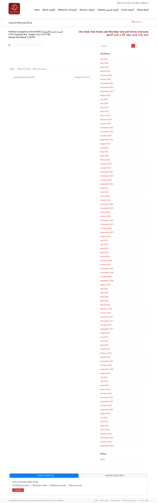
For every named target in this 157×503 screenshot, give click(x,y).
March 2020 (105, 212)
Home (37, 9)
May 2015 (104, 421)
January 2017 (105, 357)
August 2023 (105, 95)
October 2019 (106, 228)
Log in (102, 459)
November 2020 (106, 208)
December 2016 (106, 361)
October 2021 (106, 180)
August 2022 (105, 143)
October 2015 (106, 405)
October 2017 (106, 325)
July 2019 (104, 240)
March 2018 (105, 305)
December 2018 (106, 268)
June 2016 (104, 381)
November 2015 (106, 401)
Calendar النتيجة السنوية (107, 9)
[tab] (44, 476)
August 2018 (105, 284)
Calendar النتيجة (115, 500)
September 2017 (106, 329)
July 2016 (104, 377)
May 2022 (104, 152)
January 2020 (105, 216)
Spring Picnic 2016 (83, 77)
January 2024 (105, 79)
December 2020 (106, 204)
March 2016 (105, 389)
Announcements (41, 69)
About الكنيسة (104, 500)
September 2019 (106, 232)
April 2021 (104, 192)
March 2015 (105, 429)
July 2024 (104, 59)
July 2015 (104, 417)
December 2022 (106, 127)
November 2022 (106, 131)
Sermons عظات (143, 500)
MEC (13, 69)
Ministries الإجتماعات (67, 9)
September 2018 (106, 280)
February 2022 (106, 164)
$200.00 (58, 485)
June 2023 (104, 103)
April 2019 (104, 252)
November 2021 (106, 176)
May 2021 (104, 188)
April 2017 (104, 345)
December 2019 (106, 220)
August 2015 (105, 413)
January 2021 (105, 200)
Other (75, 485)
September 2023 (106, 91)
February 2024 (106, 75)
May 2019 (104, 248)
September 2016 (106, 369)
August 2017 (105, 333)
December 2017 (106, 317)
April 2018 (104, 301)
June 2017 (104, 337)
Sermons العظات (87, 9)
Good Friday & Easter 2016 (23, 77)
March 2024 (105, 71)
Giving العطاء (142, 9)
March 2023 (105, 115)
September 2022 (106, 139)
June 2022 (104, 147)
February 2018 (106, 309)
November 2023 (106, 87)
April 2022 (104, 156)
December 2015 (106, 397)
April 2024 (104, 67)
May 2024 (104, 63)
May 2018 (104, 297)
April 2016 (104, 385)
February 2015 (106, 433)
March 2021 (105, 196)
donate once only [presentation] (114, 476)
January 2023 (105, 123)
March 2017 (105, 349)
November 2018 (106, 272)
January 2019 (105, 264)
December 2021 (106, 172)
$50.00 (40, 485)
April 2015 (104, 425)
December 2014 (106, 437)
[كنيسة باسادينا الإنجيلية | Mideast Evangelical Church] (14, 4)
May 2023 (104, 107)
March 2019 (105, 256)
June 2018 (104, 292)
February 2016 (106, 393)
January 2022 (105, 168)
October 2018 (106, 276)
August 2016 (105, 373)
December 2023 (106, 83)
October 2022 (106, 135)
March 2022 (105, 160)
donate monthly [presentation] (45, 476)
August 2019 (105, 236)
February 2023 (106, 119)
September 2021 (106, 184)
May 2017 (104, 341)
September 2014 (106, 446)
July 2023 (104, 99)
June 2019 (104, 244)
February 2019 (106, 260)
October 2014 (106, 442)
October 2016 (106, 365)
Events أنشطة (127, 9)
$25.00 (22, 485)
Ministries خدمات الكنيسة (129, 500)
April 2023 (104, 111)
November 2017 (106, 321)
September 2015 (106, 409)
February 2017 (106, 353)
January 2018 (105, 313)
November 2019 (106, 224)
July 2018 (104, 288)
